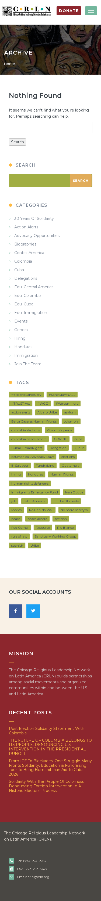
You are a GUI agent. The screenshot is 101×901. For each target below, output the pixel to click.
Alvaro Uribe (47, 412)
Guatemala (70, 465)
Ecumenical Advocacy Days (32, 457)
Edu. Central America (34, 287)
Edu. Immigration (30, 312)
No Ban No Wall (41, 510)
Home (9, 64)
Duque (79, 448)
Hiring (20, 338)
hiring (16, 474)
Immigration (26, 355)
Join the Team (27, 364)
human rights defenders (29, 483)
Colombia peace (59, 430)
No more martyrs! (74, 510)
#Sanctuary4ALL (62, 395)
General (21, 329)
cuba (78, 439)
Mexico (16, 510)
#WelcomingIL (67, 403)
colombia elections (25, 430)
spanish (17, 545)
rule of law (19, 536)
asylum (70, 412)
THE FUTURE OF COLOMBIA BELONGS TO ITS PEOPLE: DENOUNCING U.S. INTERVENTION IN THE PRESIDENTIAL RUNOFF (50, 747)
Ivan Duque (74, 492)
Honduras (23, 346)
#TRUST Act (20, 403)
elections (68, 457)
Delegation (58, 448)
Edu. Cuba (23, 304)
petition (61, 519)
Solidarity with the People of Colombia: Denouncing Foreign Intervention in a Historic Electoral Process (46, 786)
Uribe (34, 545)
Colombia (23, 261)
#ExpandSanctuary (26, 395)
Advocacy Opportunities (37, 235)
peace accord (37, 519)
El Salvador (20, 465)
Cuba (19, 269)
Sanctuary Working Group (55, 536)
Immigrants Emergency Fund (34, 492)
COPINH (60, 439)
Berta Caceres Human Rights (34, 421)
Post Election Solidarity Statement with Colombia (46, 730)
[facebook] (15, 611)
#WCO (42, 403)
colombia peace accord (29, 439)
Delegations (25, 278)
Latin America (34, 501)
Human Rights (62, 474)
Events (20, 321)
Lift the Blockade (66, 501)
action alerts (20, 412)
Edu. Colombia (27, 295)
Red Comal (20, 528)
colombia (71, 421)
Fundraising (45, 465)
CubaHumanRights (26, 448)
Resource (43, 528)
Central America (29, 252)
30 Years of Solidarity (34, 218)
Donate (69, 10)
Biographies (25, 244)
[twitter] (33, 611)
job (13, 501)
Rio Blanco (65, 528)
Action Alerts (26, 227)
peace (15, 519)
